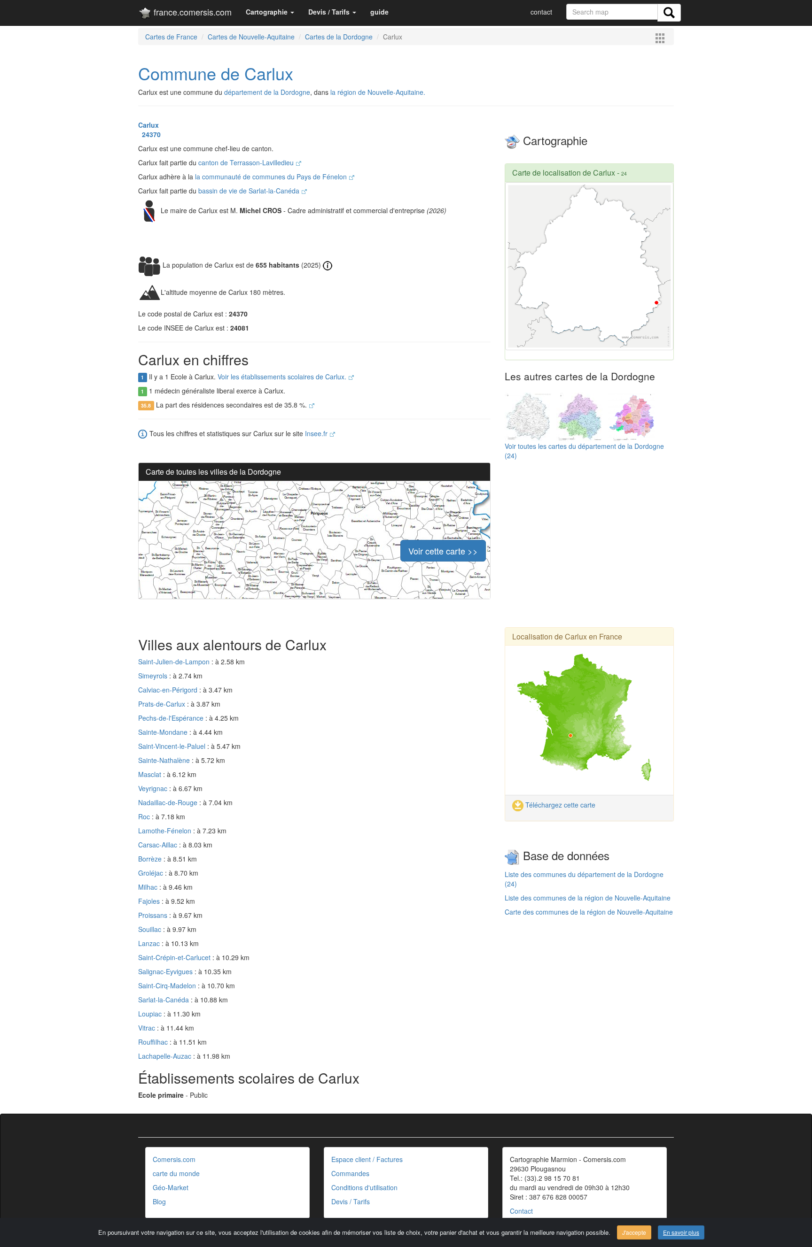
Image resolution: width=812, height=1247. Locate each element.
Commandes (350, 1173)
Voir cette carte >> (443, 551)
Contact (521, 1211)
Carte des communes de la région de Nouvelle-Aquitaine (589, 911)
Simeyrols (153, 675)
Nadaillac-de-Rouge (168, 802)
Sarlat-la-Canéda (164, 999)
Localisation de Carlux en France (567, 636)
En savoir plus (681, 1232)
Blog (159, 1201)
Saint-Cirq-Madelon (168, 985)
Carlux (148, 125)
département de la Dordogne (267, 92)
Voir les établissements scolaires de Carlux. (283, 376)
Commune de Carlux (215, 73)
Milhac (148, 887)
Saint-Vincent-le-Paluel (172, 746)
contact (541, 11)
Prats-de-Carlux (162, 703)
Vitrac (147, 1027)
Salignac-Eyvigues (166, 971)
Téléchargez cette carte (559, 804)
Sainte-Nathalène (165, 760)
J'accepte (634, 1232)
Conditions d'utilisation (364, 1187)
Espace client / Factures (367, 1159)
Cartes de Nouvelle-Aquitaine (251, 36)
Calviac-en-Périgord (168, 689)
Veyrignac (153, 788)
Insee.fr (317, 433)
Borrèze (151, 858)
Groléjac (151, 873)
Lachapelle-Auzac (165, 1056)
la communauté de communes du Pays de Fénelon (272, 176)
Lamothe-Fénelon (165, 830)
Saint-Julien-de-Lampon (174, 661)
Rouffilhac (154, 1042)
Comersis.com (174, 1159)
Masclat (150, 774)
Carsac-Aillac (158, 844)
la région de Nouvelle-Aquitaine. (377, 92)
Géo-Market (170, 1187)
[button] (270, 11)
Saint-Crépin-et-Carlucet (175, 957)
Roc (145, 816)
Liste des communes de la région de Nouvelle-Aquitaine (588, 897)
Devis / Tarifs (350, 1201)
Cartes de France (171, 36)
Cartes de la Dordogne (339, 36)
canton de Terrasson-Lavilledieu (247, 162)
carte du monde (176, 1173)
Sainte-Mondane (163, 732)
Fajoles (150, 901)
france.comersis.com (191, 12)
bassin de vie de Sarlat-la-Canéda (249, 190)
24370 (149, 134)
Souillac (150, 929)
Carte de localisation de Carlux (563, 172)
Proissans (153, 915)
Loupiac (151, 1013)
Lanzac (150, 943)
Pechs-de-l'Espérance (171, 718)
